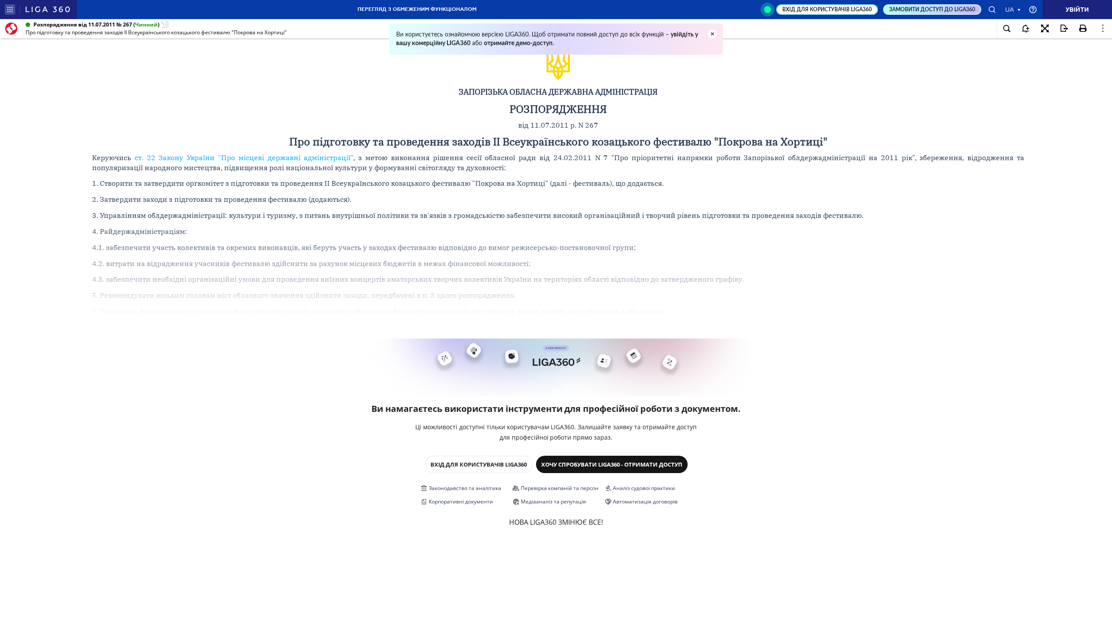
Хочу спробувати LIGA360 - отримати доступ (611, 464)
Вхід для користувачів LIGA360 (478, 464)
